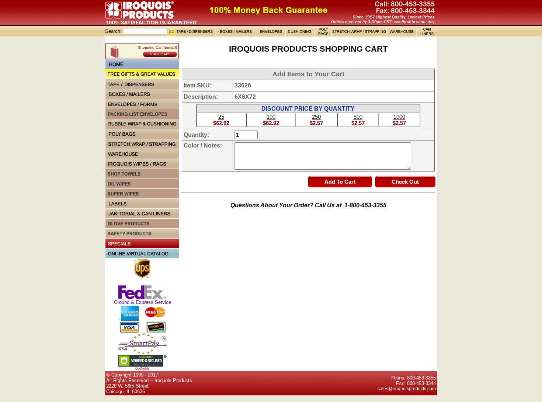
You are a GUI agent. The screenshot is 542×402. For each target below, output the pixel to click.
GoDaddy (142, 368)
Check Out (405, 182)
